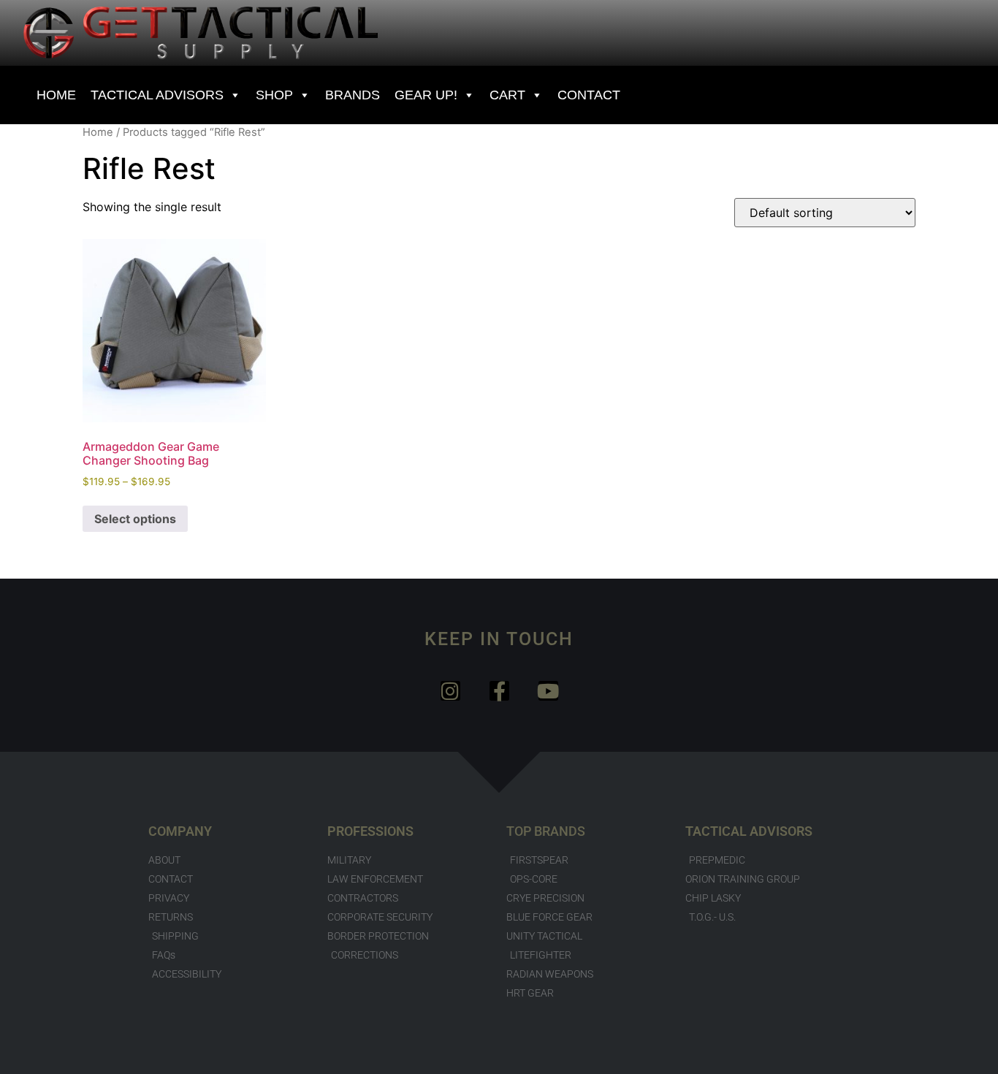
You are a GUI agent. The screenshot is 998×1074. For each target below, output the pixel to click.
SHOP (274, 95)
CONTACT (588, 95)
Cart (507, 95)
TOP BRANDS (545, 831)
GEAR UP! (426, 95)
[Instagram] (450, 691)
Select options (135, 518)
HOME (56, 95)
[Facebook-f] (499, 691)
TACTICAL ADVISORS (748, 831)
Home (98, 132)
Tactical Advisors (157, 95)
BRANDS (352, 95)
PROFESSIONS (370, 831)
